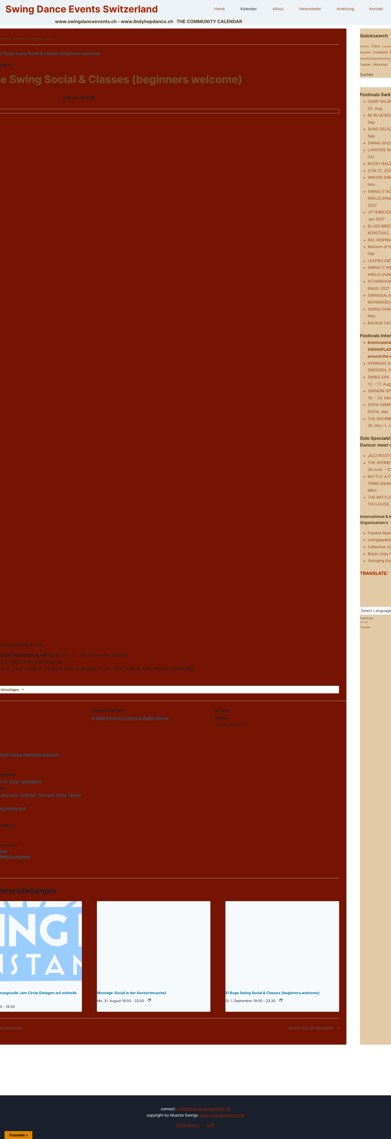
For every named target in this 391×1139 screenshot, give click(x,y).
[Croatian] (380, 582)
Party (14, 781)
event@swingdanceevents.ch (203, 1109)
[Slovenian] (367, 603)
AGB (210, 1125)
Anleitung (345, 9)
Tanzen (75, 794)
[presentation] (153, 943)
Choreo (364, 46)
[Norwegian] (371, 596)
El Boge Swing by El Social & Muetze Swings (130, 718)
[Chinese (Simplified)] (376, 582)
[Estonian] (367, 589)
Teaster (365, 64)
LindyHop (28, 794)
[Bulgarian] (371, 582)
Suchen (367, 74)
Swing (61, 794)
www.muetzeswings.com (222, 1115)
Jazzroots (9, 794)
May (371, 316)
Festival (365, 52)
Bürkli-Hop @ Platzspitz (311, 1028)
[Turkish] (385, 603)
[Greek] (376, 589)
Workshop (380, 64)
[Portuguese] (380, 596)
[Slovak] (362, 603)
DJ (5, 781)
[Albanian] (362, 582)
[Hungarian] (380, 589)
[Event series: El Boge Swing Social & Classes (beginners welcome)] (280, 1000)
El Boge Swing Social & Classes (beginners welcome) (273, 993)
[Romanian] (385, 596)
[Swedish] (376, 603)
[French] (371, 589)
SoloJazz (46, 794)
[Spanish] (371, 603)
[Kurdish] (362, 596)
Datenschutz (188, 1125)
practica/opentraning (375, 58)
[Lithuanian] (367, 596)
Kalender (249, 9)
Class (375, 46)
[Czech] (385, 582)
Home (219, 9)
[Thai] (380, 603)
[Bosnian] (367, 582)
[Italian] (385, 589)
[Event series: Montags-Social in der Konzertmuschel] (149, 1000)
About (278, 9)
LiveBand (380, 52)
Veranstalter (310, 9)
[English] (362, 589)
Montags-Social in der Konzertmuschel (131, 993)
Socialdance (31, 781)
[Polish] (376, 596)
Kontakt (376, 9)
